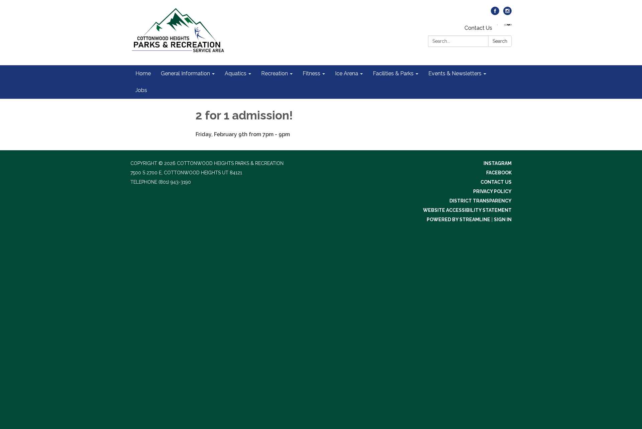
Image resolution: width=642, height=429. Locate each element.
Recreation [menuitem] (274, 73)
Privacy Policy (492, 191)
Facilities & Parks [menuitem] (393, 73)
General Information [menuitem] (185, 73)
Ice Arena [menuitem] (346, 73)
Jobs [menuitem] (141, 90)
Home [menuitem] (143, 73)
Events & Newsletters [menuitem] (454, 73)
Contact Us (478, 28)
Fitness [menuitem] (311, 73)
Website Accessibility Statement (467, 210)
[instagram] (507, 13)
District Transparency (480, 200)
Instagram (498, 163)
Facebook (499, 172)
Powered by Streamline (458, 219)
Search (500, 41)
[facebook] (495, 13)
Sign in (503, 219)
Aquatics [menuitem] (235, 73)
